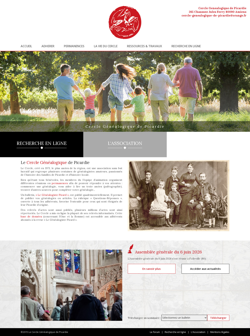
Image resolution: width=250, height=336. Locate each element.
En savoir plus (151, 268)
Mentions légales (219, 332)
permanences (60, 183)
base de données (31, 216)
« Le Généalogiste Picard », (52, 195)
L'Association (198, 332)
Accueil (26, 46)
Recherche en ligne (186, 46)
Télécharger (218, 318)
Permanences (74, 46)
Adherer (48, 46)
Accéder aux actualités (205, 268)
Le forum (155, 332)
